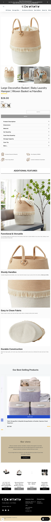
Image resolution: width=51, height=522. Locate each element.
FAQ (27, 505)
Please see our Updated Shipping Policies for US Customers (26, 3)
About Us (44, 10)
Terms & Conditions (40, 502)
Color (2, 101)
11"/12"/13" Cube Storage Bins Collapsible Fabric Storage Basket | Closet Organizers (6, 484)
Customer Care (30, 499)
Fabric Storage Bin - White (32, 483)
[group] (25, 2)
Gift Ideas (8, 10)
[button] (23, 85)
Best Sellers (37, 10)
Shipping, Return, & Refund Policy (31, 502)
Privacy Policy (40, 499)
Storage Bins (15, 10)
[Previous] (3, 2)
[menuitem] (8, 10)
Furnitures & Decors (27, 10)
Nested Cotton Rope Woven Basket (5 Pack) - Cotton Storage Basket (19, 484)
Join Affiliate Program (29, 508)
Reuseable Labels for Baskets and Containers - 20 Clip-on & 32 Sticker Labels (44, 484)
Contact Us (28, 511)
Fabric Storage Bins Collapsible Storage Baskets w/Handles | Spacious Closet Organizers (23, 422)
